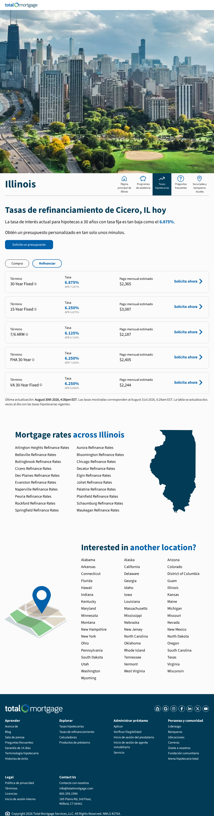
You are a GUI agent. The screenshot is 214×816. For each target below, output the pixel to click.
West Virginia (134, 671)
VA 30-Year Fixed (24, 385)
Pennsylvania (92, 650)
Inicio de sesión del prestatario (134, 737)
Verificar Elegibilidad (127, 731)
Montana (88, 622)
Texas (171, 657)
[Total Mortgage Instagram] (173, 708)
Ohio (85, 643)
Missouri (174, 615)
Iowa (128, 594)
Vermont (131, 664)
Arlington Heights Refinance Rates (42, 447)
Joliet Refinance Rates (94, 482)
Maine (172, 601)
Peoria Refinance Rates (33, 496)
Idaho (128, 587)
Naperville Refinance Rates (36, 489)
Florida (86, 581)
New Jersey (133, 629)
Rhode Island (134, 650)
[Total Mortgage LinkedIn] (189, 708)
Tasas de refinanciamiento (76, 731)
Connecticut (91, 573)
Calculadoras (68, 737)
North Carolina (136, 636)
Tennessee (132, 657)
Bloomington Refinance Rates (100, 454)
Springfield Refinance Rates (37, 510)
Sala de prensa (14, 737)
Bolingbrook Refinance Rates (38, 461)
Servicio (119, 752)
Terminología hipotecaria (22, 753)
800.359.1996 (68, 793)
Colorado (174, 566)
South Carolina (179, 650)
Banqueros (175, 731)
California (132, 566)
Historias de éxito (16, 758)
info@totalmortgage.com (76, 788)
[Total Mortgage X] (197, 708)
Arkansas (88, 566)
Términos (11, 788)
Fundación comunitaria (183, 753)
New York (88, 636)
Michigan (174, 608)
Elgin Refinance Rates (94, 475)
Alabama (88, 560)
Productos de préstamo (74, 742)
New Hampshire (94, 629)
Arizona (173, 560)
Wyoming (88, 678)
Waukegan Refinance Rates (98, 510)
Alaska (129, 560)
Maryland (88, 608)
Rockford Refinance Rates (35, 503)
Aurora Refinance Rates (95, 447)
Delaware (131, 573)
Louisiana (132, 601)
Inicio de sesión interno (20, 799)
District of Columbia (183, 573)
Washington (90, 671)
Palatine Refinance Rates (96, 489)
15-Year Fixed (21, 309)
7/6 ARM (17, 334)
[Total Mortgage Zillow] (157, 708)
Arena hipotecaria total (183, 758)
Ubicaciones (176, 737)
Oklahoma (132, 643)
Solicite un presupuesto (29, 244)
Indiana (87, 594)
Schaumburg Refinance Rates (100, 503)
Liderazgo (174, 726)
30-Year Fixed (21, 284)
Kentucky (88, 601)
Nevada (173, 622)
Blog (8, 731)
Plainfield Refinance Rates (97, 496)
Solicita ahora (185, 281)
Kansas (173, 594)
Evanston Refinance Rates (35, 482)
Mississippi (133, 615)
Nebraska (131, 622)
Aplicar (118, 726)
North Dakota (178, 636)
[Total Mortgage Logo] (33, 708)
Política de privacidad (19, 783)
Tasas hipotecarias (71, 726)
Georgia (130, 581)
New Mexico (176, 629)
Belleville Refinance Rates (35, 454)
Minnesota (89, 615)
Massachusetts (136, 608)
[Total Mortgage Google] (165, 708)
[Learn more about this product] (35, 283)
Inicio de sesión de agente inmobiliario (131, 744)
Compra (17, 263)
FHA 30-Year (20, 360)
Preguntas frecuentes (19, 742)
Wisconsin (175, 671)
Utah (85, 664)
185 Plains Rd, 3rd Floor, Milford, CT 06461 (75, 801)
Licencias (11, 793)
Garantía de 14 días (18, 748)
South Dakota (92, 657)
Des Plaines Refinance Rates (37, 475)
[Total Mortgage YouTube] (206, 708)
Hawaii (86, 587)
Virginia (173, 664)
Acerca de (11, 726)
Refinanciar (47, 263)
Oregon (173, 643)
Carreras (173, 742)
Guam (172, 581)
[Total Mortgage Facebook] (181, 708)
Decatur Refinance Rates (96, 468)
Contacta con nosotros (74, 783)
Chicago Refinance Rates (96, 461)
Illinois (172, 587)
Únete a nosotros (179, 748)
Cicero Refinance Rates (33, 468)
